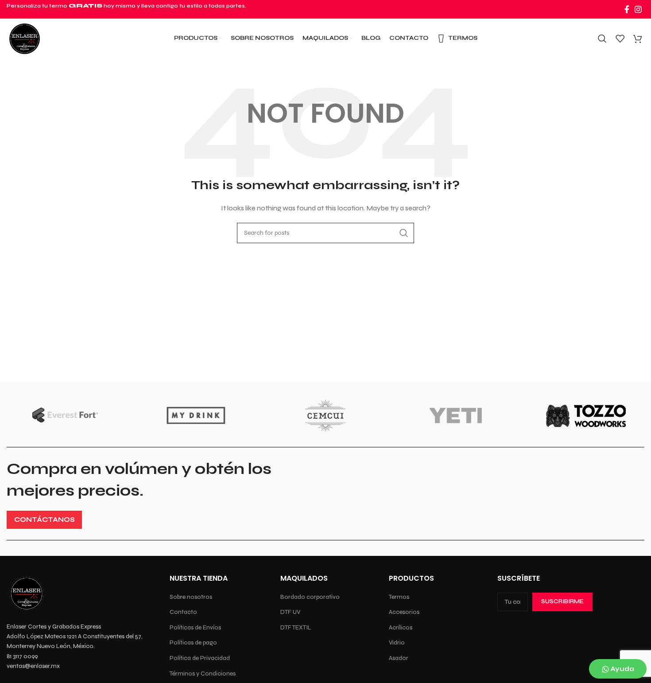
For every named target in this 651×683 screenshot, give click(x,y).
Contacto (183, 612)
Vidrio (397, 642)
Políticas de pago (193, 642)
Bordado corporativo (310, 597)
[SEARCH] (404, 233)
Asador (398, 658)
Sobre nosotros (191, 597)
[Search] (602, 38)
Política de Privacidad (200, 658)
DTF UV (290, 612)
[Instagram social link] (638, 9)
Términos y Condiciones (203, 673)
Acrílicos (400, 627)
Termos (399, 597)
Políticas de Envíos (195, 627)
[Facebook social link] (627, 9)
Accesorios (404, 612)
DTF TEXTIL (295, 627)
